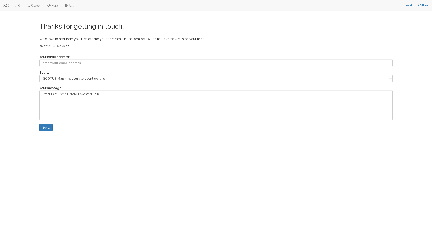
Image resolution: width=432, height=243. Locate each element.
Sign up (423, 4)
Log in (410, 4)
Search (35, 5)
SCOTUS (11, 5)
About (72, 5)
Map (54, 5)
